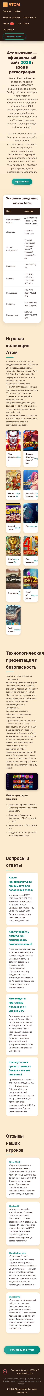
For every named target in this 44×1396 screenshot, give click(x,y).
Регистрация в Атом (22, 1349)
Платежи (7, 11)
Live (19, 23)
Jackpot (17, 11)
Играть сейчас (22, 181)
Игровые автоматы (12, 17)
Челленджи (8, 29)
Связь (26, 23)
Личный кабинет (14, 36)
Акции (8, 23)
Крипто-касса (29, 17)
